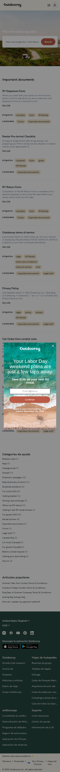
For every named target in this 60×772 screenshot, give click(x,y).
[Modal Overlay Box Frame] (30, 386)
